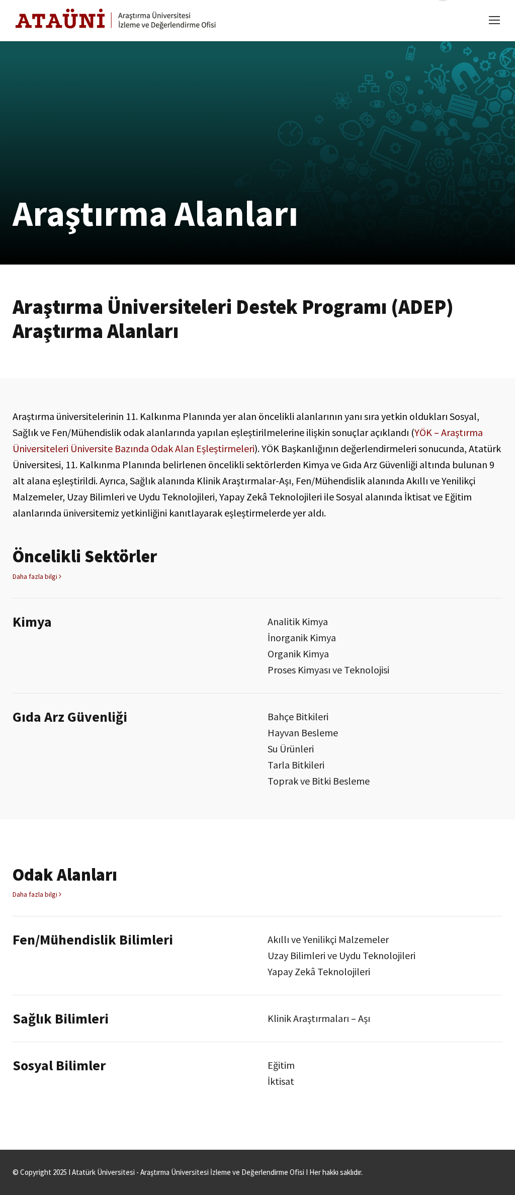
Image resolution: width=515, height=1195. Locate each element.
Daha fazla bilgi (36, 576)
